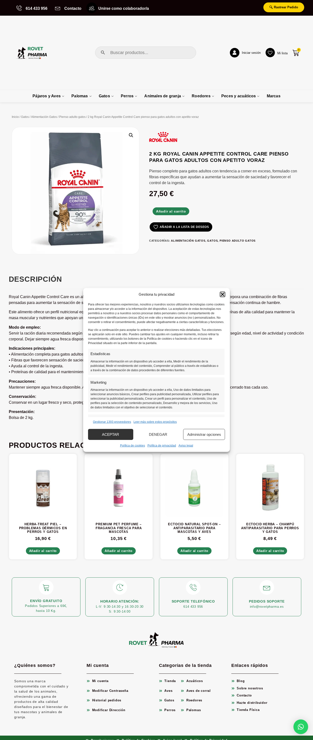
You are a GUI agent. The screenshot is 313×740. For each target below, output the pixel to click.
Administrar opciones (204, 434)
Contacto (72, 8)
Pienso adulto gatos (72, 117)
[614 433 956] (19, 7)
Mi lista (282, 53)
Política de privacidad (161, 445)
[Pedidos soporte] (266, 587)
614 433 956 (36, 8)
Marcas (273, 96)
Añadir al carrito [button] (43, 551)
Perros (127, 96)
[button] (222, 294)
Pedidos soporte (267, 601)
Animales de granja (162, 96)
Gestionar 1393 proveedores (112, 422)
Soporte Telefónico (193, 601)
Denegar (158, 434)
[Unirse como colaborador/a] (91, 7)
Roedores (201, 96)
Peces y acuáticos (238, 96)
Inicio (15, 117)
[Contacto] (57, 7)
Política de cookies (132, 445)
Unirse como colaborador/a (123, 8)
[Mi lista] (270, 52)
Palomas (79, 96)
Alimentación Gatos (44, 117)
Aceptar (110, 434)
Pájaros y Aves (47, 96)
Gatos (104, 96)
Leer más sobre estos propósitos (155, 422)
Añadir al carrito (171, 211)
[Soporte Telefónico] (193, 587)
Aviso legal (186, 445)
